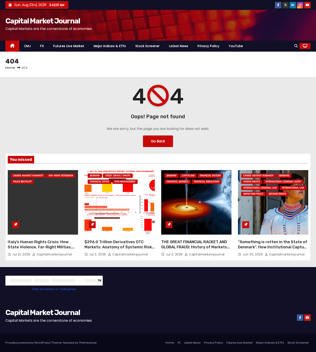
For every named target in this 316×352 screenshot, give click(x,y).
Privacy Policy (208, 46)
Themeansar (88, 343)
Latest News (178, 46)
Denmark (284, 175)
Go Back (158, 141)
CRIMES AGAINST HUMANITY (28, 175)
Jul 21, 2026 (21, 254)
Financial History (210, 175)
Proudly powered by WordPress (28, 343)
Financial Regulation (206, 181)
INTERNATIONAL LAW (293, 187)
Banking (95, 175)
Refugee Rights (277, 193)
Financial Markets (178, 181)
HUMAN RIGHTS (251, 181)
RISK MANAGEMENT (125, 181)
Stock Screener (147, 46)
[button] (296, 45)
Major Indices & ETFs (110, 46)
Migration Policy (253, 193)
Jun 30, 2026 (253, 254)
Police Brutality (22, 181)
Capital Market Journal (42, 21)
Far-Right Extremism (61, 175)
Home (10, 67)
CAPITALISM (188, 175)
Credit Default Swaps (117, 175)
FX (42, 46)
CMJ (27, 46)
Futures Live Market (68, 46)
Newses (68, 343)
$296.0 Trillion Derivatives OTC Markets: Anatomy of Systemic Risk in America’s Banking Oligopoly (118, 247)
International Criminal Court (283, 181)
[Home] (12, 46)
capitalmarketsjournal (53, 254)
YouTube (236, 46)
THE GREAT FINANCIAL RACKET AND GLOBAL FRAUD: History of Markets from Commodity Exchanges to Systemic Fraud (194, 250)
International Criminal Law (260, 187)
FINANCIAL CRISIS (99, 181)
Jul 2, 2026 (98, 254)
